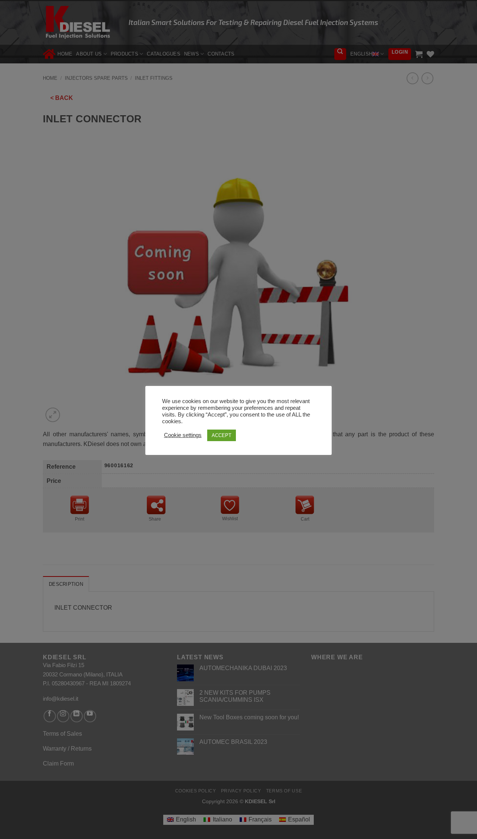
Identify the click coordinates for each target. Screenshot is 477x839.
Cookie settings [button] (183, 435)
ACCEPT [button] (221, 435)
